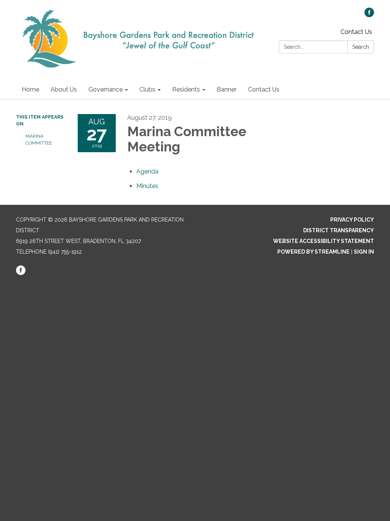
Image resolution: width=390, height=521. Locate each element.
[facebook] (369, 15)
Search (360, 47)
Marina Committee (39, 139)
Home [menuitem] (30, 89)
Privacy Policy (352, 220)
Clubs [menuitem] (147, 89)
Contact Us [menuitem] (264, 89)
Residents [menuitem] (186, 89)
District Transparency (338, 230)
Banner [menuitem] (227, 89)
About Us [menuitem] (64, 89)
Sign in (364, 252)
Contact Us (356, 31)
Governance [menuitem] (105, 89)
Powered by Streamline (313, 252)
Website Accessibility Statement (323, 241)
